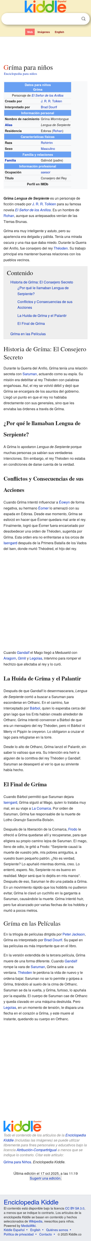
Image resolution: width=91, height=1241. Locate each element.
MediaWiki (28, 1225)
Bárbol (35, 708)
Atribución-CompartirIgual (37, 1149)
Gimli (22, 658)
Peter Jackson (74, 934)
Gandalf (23, 652)
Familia (10, 160)
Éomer (43, 508)
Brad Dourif (49, 107)
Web (30, 32)
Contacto (45, 1234)
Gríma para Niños (17, 1161)
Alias (8, 125)
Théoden (61, 248)
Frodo (72, 829)
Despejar (74, 19)
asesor (45, 172)
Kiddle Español (14, 1230)
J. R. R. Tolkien (51, 101)
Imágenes (44, 32)
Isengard (10, 542)
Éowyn (64, 502)
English (59, 32)
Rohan (57, 130)
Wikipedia (35, 1221)
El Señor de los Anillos (47, 95)
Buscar (83, 19)
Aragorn (10, 658)
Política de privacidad (19, 1234)
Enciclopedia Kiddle (31, 1201)
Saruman (30, 373)
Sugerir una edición (45, 1178)
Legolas (36, 658)
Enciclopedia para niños (20, 73)
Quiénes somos (57, 1230)
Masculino (48, 148)
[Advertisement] (45, 49)
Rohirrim (47, 142)
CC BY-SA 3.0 (74, 1208)
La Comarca (41, 808)
